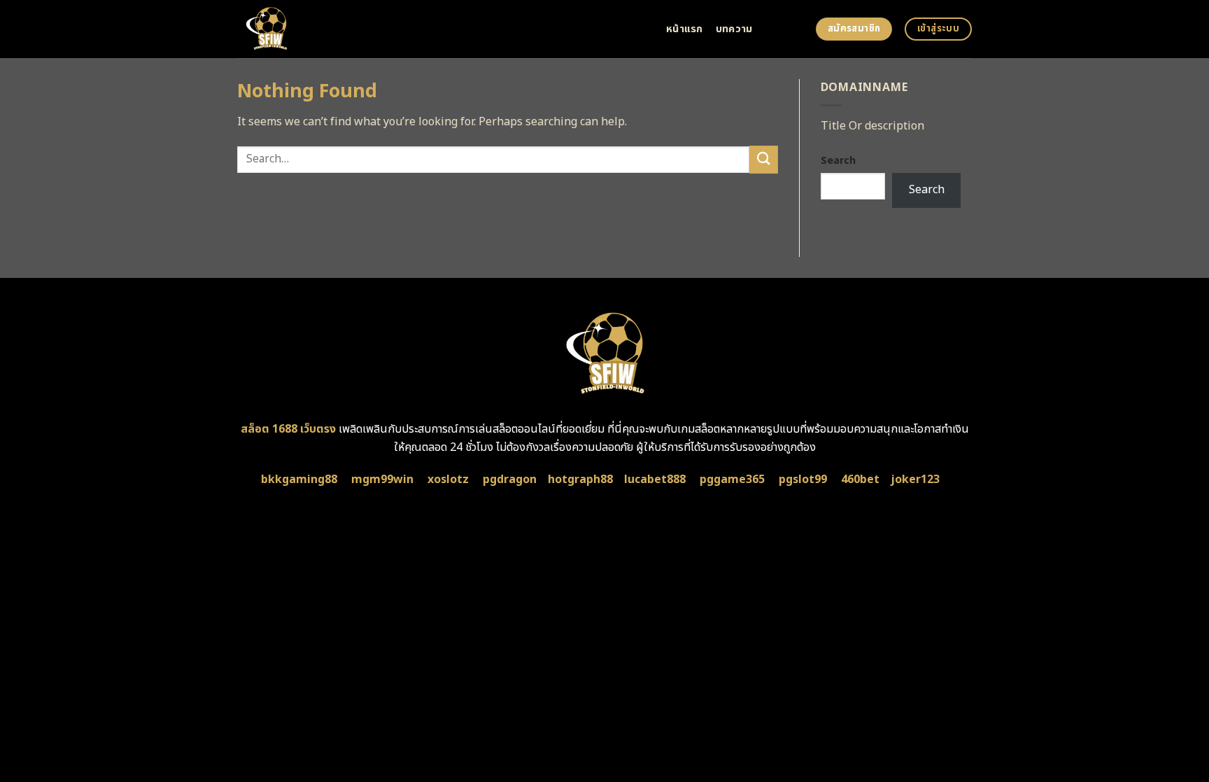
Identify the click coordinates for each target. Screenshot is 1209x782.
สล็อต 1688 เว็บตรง (288, 429)
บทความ (734, 29)
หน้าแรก (684, 29)
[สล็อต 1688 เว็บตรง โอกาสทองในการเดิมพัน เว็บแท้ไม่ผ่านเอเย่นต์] (441, 29)
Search (838, 160)
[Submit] (763, 159)
